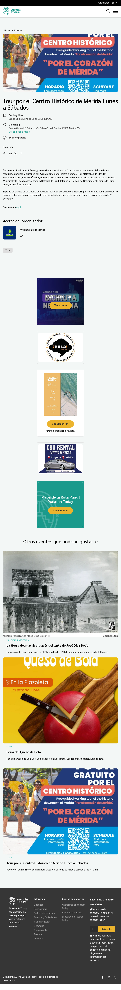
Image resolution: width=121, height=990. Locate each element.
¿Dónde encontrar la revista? (60, 430)
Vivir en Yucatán (42, 921)
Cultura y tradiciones (44, 913)
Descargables (41, 930)
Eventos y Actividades (45, 917)
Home (7, 30)
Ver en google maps (19, 131)
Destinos (38, 904)
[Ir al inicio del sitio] (12, 14)
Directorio (39, 926)
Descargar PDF (60, 424)
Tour (7, 250)
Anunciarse (103, 2)
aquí (18, 207)
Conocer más (60, 510)
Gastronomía (40, 909)
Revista (38, 934)
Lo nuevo (38, 938)
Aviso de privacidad (72, 912)
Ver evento (60, 305)
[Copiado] (4, 154)
